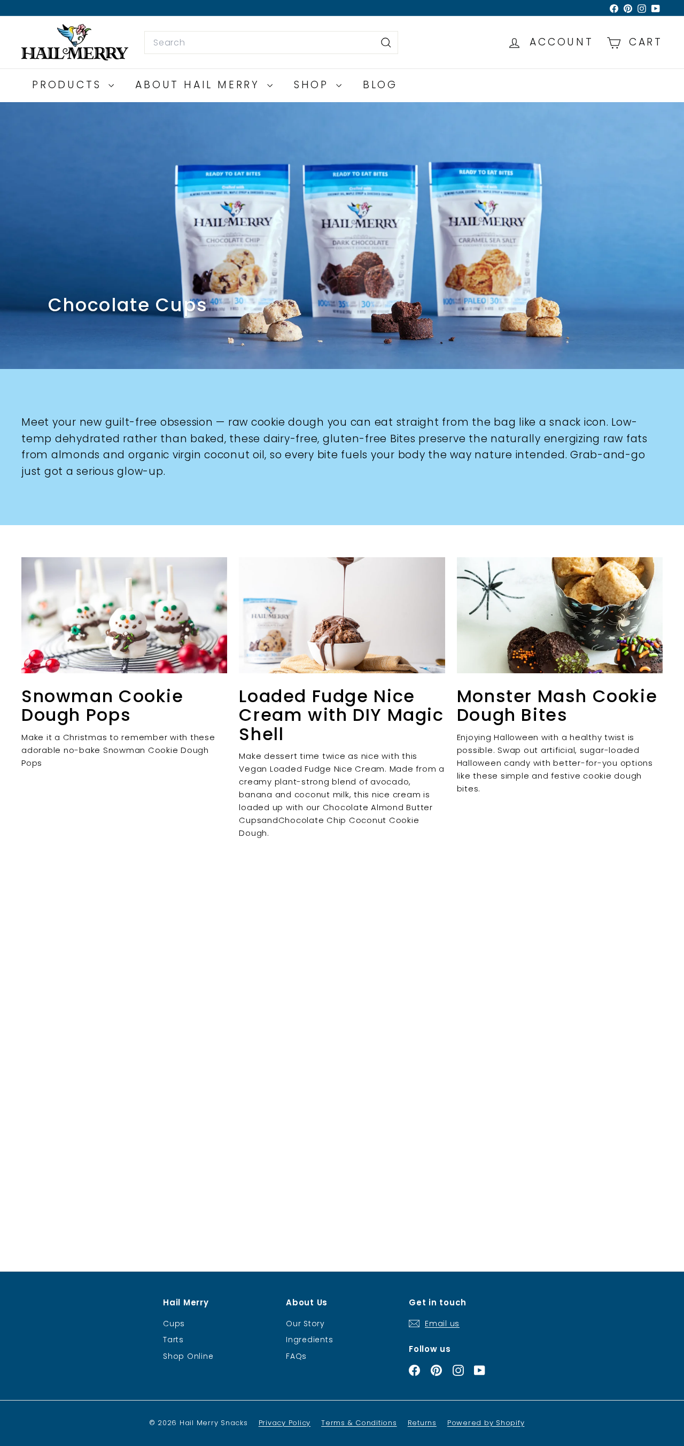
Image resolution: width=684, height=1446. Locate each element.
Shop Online (188, 1356)
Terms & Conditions (359, 1423)
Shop (313, 85)
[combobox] (271, 43)
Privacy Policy (285, 1423)
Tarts (173, 1339)
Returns (422, 1423)
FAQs (296, 1356)
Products (69, 85)
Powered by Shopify (486, 1423)
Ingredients (309, 1339)
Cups (174, 1323)
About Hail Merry (200, 85)
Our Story (305, 1323)
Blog (380, 85)
